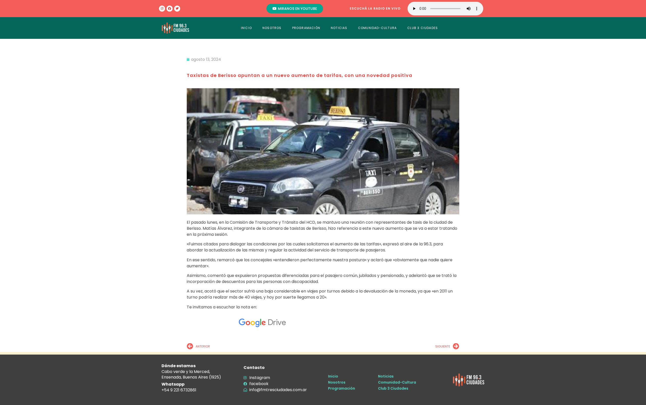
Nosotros (336, 382)
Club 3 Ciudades (393, 388)
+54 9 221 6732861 (179, 390)
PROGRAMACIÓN (306, 28)
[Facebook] (170, 9)
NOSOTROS (272, 28)
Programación (341, 388)
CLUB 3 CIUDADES (422, 28)
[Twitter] (177, 9)
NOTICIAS (339, 28)
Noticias (386, 376)
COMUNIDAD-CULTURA (377, 28)
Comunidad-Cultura (397, 382)
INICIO (246, 28)
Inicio (333, 376)
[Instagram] (162, 9)
